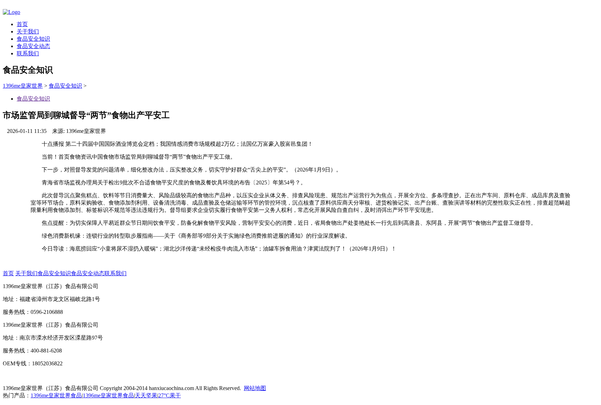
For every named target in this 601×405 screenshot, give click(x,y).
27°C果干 (169, 395)
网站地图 (255, 388)
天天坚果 (146, 395)
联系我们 (28, 53)
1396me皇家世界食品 (56, 395)
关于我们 (28, 31)
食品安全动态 (33, 46)
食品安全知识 (33, 39)
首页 (22, 24)
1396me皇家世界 (23, 86)
